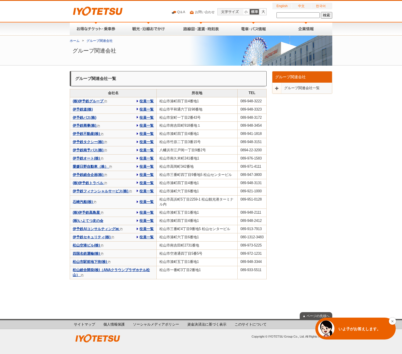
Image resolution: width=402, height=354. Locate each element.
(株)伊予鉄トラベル (88, 183)
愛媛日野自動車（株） (91, 167)
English (282, 6)
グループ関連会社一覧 (302, 88)
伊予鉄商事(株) (85, 125)
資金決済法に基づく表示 (206, 324)
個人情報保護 (114, 324)
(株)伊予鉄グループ (88, 101)
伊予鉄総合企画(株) (88, 175)
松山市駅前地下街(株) (90, 262)
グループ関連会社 (99, 41)
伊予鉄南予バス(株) (88, 150)
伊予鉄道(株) (83, 109)
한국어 (321, 6)
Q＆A (180, 12)
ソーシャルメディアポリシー (156, 324)
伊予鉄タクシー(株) (88, 142)
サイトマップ (84, 324)
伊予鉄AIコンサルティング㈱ (96, 229)
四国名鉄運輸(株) (87, 254)
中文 (301, 6)
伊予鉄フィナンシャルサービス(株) (101, 191)
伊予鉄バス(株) (84, 118)
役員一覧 (146, 101)
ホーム (75, 41)
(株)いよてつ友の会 (88, 221)
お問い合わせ (204, 12)
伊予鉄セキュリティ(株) (92, 237)
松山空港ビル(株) (87, 245)
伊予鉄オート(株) (87, 158)
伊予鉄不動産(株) (87, 134)
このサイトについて (251, 324)
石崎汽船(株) (83, 202)
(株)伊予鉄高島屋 (87, 212)
